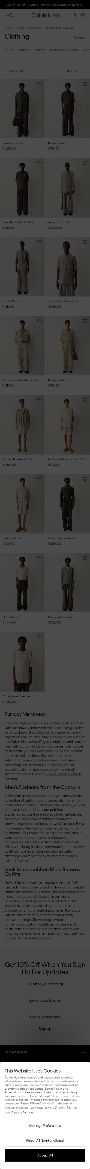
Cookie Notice (66, 1107)
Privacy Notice (22, 1112)
